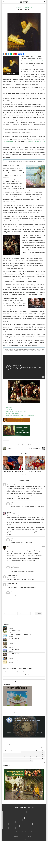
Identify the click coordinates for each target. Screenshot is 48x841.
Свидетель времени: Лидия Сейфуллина (22, 668)
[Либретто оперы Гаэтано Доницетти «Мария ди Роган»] (5, 628)
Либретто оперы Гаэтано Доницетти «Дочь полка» (19, 645)
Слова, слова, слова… (28, 7)
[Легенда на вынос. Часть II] (12, 463)
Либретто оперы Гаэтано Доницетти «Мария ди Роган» (20, 626)
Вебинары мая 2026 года (13, 653)
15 (24, 756)
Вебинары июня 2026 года (14, 649)
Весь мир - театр (19, 7)
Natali (22, 11)
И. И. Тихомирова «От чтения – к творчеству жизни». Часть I (20, 634)
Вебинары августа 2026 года (14, 630)
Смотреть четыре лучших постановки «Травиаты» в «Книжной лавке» (21, 415)
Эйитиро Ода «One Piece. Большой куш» (16, 657)
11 (42, 754)
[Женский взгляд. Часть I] (35, 463)
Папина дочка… (9, 407)
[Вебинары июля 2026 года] (5, 639)
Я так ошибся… (9, 409)
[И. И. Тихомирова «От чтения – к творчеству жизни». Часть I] (5, 635)
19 (5, 758)
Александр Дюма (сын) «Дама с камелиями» (16, 411)
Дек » (44, 762)
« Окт (4, 762)
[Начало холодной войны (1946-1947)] (5, 662)
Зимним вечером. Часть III (16, 677)
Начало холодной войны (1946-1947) (16, 660)
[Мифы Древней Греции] (5, 643)
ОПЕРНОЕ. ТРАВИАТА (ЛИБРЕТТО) (13, 413)
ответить (43, 483)
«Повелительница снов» (8, 141)
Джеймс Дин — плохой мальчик (20, 671)
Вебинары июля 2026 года (14, 638)
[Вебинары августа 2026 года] (5, 631)
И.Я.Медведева (6, 439)
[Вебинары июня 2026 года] (5, 650)
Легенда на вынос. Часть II (13, 471)
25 (42, 758)
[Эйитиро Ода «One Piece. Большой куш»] (5, 658)
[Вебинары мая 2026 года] (5, 654)
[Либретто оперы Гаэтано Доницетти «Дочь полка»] (5, 646)
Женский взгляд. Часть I (35, 471)
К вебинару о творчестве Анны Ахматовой (23, 674)
